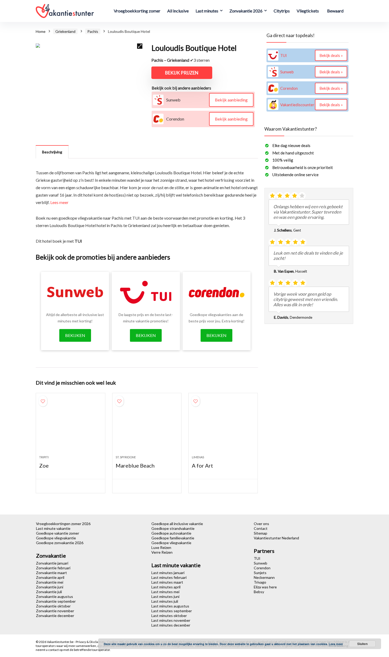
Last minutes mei (165, 591)
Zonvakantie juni (49, 587)
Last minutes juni (165, 596)
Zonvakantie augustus (54, 596)
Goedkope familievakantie (172, 538)
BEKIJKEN (75, 335)
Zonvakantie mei (49, 582)
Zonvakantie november (55, 611)
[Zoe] (70, 427)
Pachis (92, 31)
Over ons (261, 523)
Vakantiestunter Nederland (276, 538)
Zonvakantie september (56, 601)
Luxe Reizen (161, 547)
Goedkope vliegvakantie (56, 538)
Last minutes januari (167, 572)
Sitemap (260, 533)
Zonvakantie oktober (53, 606)
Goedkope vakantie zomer (57, 533)
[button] (139, 46)
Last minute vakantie (53, 528)
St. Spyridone (126, 457)
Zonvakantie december (55, 615)
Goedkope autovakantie (171, 533)
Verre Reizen (162, 552)
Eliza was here (265, 587)
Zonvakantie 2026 (246, 10)
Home (41, 31)
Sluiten (362, 643)
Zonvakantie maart (51, 572)
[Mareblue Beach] (147, 427)
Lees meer (59, 202)
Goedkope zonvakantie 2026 (59, 542)
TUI (257, 558)
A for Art (202, 465)
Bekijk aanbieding (231, 99)
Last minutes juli (164, 601)
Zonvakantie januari (52, 563)
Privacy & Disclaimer (90, 642)
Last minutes (207, 10)
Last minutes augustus (170, 606)
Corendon (262, 568)
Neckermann (264, 577)
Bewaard (335, 10)
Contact (261, 528)
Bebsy (259, 591)
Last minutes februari (169, 577)
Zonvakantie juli (49, 591)
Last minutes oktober (169, 615)
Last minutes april (165, 587)
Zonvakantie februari (53, 568)
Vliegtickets (308, 10)
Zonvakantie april (50, 577)
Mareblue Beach (135, 465)
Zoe (44, 465)
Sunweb (260, 563)
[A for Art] (223, 427)
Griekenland (65, 31)
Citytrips (282, 10)
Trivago (260, 582)
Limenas (198, 457)
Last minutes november (170, 620)
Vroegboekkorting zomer (137, 10)
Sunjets (260, 572)
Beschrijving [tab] (52, 152)
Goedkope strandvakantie (173, 528)
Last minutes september (171, 611)
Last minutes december (170, 625)
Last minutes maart (167, 582)
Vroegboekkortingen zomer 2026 (63, 523)
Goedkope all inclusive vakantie (177, 523)
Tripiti (44, 457)
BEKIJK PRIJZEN (181, 73)
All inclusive (178, 10)
